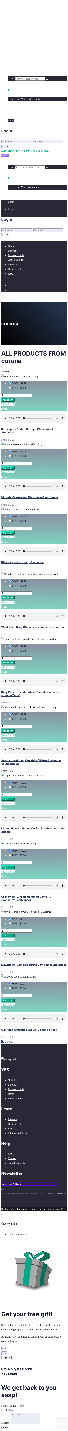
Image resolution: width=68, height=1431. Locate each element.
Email (4, 1410)
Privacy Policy (42, 1193)
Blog (10, 1128)
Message (6, 1422)
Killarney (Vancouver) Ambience (22, 562)
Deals (11, 1093)
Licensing (13, 1119)
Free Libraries (15, 1098)
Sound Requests (16, 1163)
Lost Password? (9, 150)
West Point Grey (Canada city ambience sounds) (32, 627)
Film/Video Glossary (19, 1133)
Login (11, 113)
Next (9, 1041)
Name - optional (10, 1405)
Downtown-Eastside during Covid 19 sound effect (33, 964)
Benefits (12, 1084)
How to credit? (15, 1124)
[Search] (47, 79)
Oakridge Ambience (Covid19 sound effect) (29, 1029)
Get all (11, 1080)
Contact (12, 1158)
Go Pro (5, 155)
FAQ (10, 1153)
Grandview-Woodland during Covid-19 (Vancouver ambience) (26, 898)
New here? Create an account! (34, 150)
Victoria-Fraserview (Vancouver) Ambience (29, 497)
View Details (8, 404)
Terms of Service (56, 1193)
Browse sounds (16, 1089)
